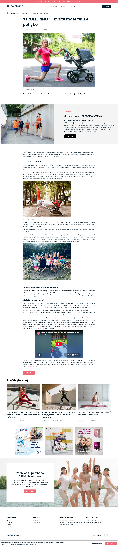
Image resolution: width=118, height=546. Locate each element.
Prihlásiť (106, 6)
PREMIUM (54, 6)
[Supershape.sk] (15, 6)
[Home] (46, 6)
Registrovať (36, 522)
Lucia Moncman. (32, 367)
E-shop (73, 6)
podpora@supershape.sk (93, 522)
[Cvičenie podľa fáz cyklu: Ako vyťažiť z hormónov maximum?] (94, 397)
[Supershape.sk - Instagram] (107, 535)
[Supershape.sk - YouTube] (110, 535)
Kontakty (62, 526)
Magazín (63, 6)
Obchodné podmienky (66, 524)
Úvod (8, 521)
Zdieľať (28, 373)
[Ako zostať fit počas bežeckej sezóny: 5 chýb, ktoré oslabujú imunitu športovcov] (59, 397)
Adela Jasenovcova (36, 30)
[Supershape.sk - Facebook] (104, 535)
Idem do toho (29, 491)
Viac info (70, 136)
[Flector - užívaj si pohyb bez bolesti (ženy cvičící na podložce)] (29, 441)
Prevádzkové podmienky (67, 521)
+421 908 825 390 (91, 521)
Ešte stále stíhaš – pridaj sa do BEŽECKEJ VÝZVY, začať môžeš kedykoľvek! (59, 1)
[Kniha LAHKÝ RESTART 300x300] (59, 441)
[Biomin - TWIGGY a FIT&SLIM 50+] (89, 441)
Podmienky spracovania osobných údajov (72, 522)
